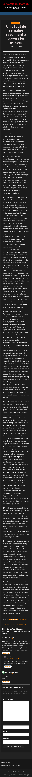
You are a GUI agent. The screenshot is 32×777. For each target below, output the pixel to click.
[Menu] (1, 13)
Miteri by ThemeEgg (23, 775)
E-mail (5, 731)
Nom (5, 724)
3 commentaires (23, 619)
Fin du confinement (22, 624)
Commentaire (8, 699)
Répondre (6, 653)
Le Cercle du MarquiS (16, 3)
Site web (6, 739)
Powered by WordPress (10, 775)
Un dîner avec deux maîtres (10, 624)
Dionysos (21, 46)
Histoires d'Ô (16, 23)
